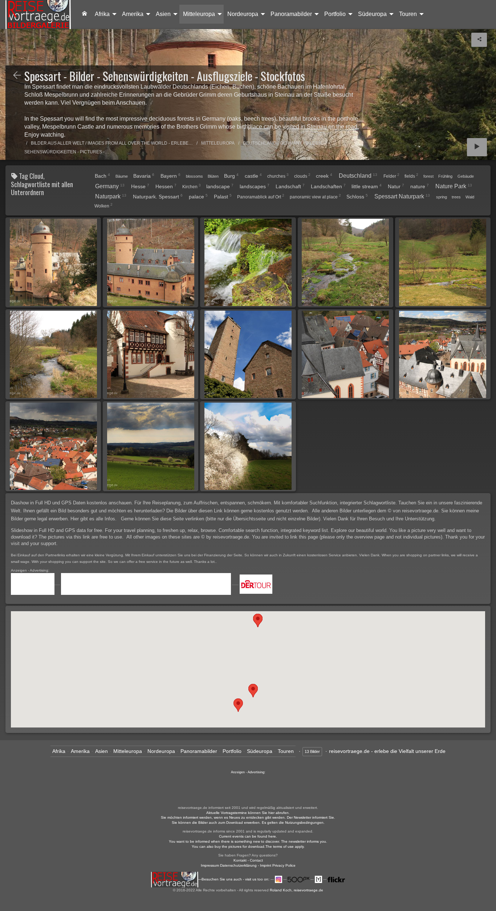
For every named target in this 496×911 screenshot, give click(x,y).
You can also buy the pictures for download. (228, 846)
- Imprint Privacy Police (277, 865)
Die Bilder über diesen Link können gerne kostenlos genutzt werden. (238, 510)
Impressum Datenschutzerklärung (229, 865)
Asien (163, 14)
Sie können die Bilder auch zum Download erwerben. (217, 823)
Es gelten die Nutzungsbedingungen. (293, 823)
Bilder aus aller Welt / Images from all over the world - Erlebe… (112, 143)
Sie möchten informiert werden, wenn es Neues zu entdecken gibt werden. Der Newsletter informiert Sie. (248, 817)
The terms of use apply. (285, 846)
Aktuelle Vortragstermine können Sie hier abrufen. (248, 813)
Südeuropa (372, 14)
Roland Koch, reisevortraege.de (296, 890)
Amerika (132, 14)
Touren (408, 14)
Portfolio (335, 14)
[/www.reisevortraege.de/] (84, 14)
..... (57, 584)
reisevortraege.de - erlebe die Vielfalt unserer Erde (387, 751)
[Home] (38, 14)
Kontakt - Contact (248, 860)
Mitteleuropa (199, 14)
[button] (238, 705)
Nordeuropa (242, 14)
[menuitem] (84, 14)
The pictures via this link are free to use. (81, 537)
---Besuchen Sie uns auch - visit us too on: (234, 879)
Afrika (102, 14)
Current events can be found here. (248, 836)
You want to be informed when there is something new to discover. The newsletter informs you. (248, 841)
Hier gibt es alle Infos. (94, 518)
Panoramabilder (291, 14)
